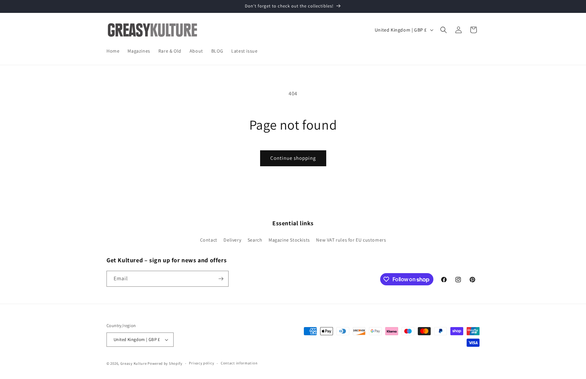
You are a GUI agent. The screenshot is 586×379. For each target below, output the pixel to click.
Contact (208, 240)
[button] (443, 29)
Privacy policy (201, 363)
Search (255, 240)
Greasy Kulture (133, 363)
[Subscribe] (220, 279)
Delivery (232, 240)
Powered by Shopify (165, 363)
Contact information (239, 363)
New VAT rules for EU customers (351, 240)
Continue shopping (293, 158)
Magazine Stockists (289, 240)
